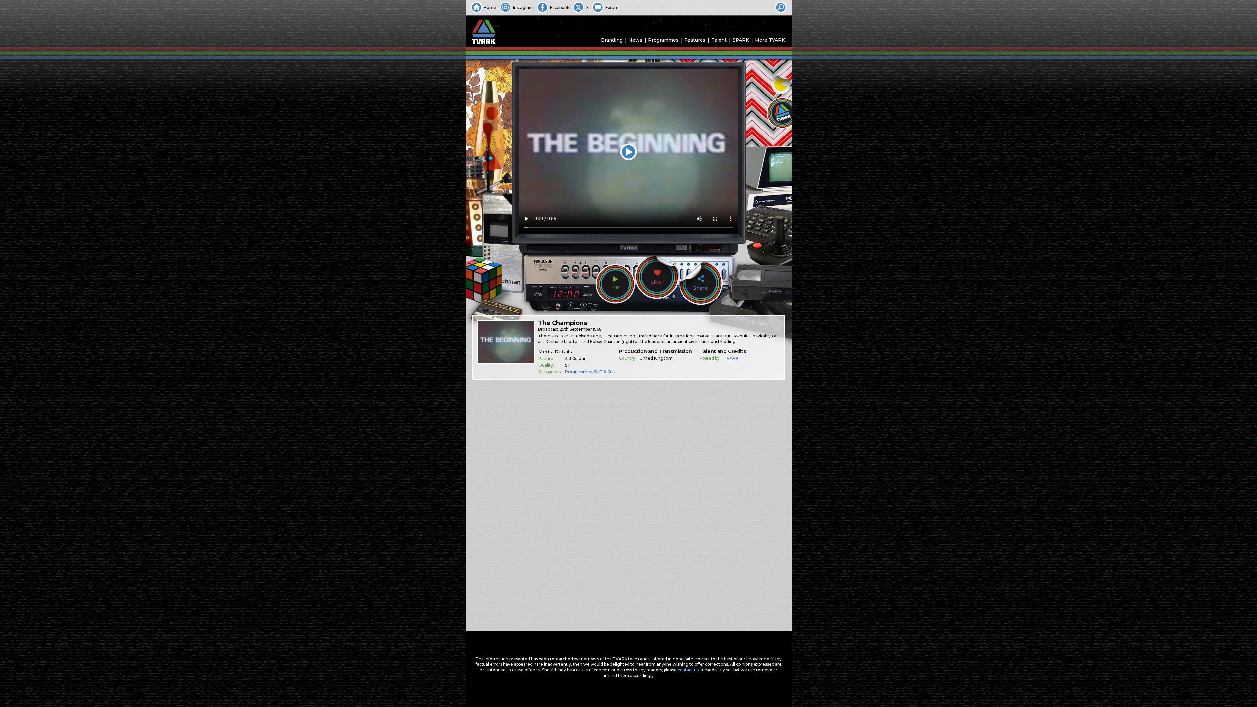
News (635, 40)
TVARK (731, 358)
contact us (688, 669)
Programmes (663, 40)
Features (694, 40)
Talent (719, 40)
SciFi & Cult (604, 371)
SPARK (741, 40)
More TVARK (770, 40)
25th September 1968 (580, 329)
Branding (612, 40)
